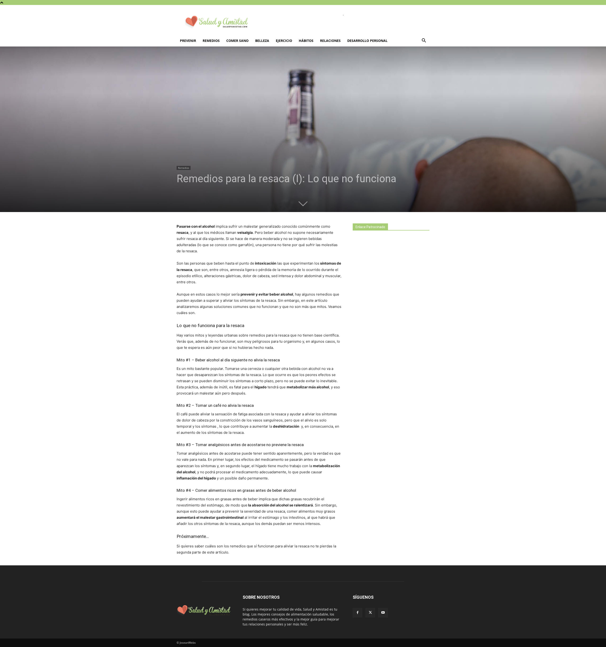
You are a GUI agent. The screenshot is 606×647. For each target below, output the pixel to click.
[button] (423, 41)
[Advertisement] (388, 318)
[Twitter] (370, 612)
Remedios (211, 40)
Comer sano (237, 40)
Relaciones (330, 40)
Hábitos (306, 40)
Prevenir (188, 40)
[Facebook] (357, 612)
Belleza (262, 40)
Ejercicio (284, 40)
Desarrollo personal (367, 40)
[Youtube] (383, 612)
